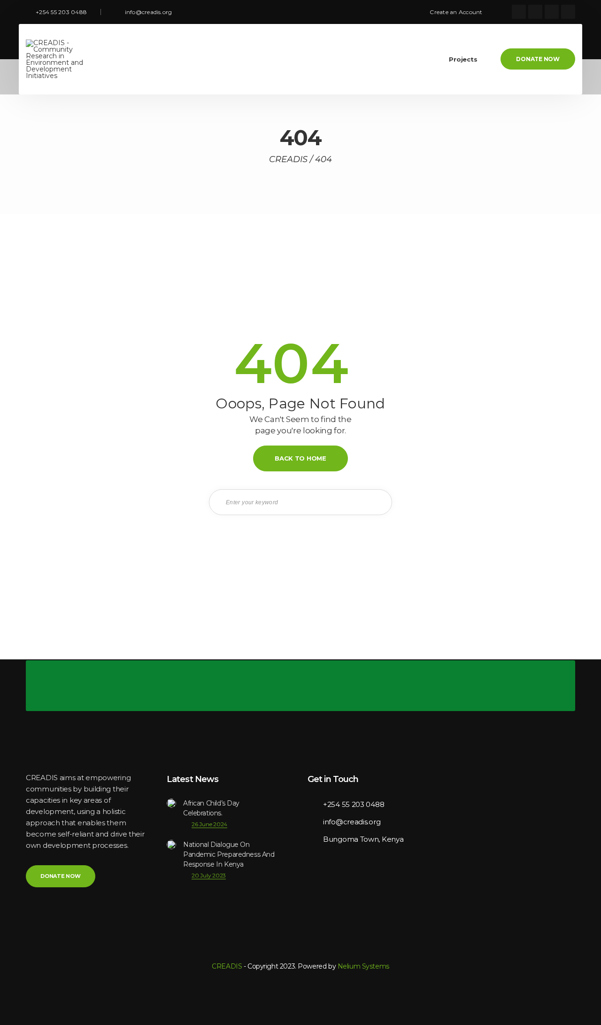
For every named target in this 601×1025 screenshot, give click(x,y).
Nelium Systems (363, 966)
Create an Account (456, 12)
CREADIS (227, 966)
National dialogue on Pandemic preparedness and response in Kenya (229, 854)
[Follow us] (519, 12)
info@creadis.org (148, 12)
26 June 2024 (209, 824)
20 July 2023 (209, 875)
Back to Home (300, 458)
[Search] (378, 502)
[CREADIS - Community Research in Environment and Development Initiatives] (62, 59)
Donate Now (538, 59)
